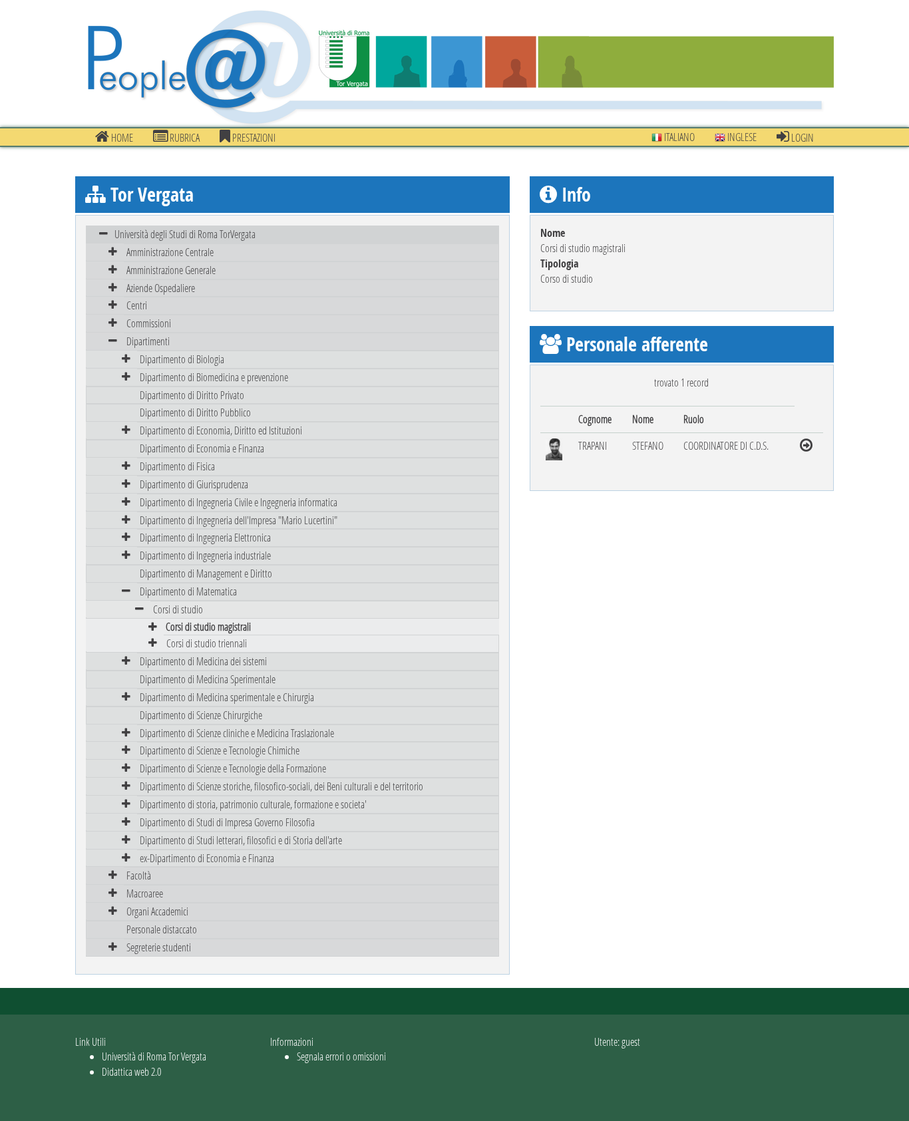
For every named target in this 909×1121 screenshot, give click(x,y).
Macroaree (144, 893)
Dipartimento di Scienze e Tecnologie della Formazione (233, 768)
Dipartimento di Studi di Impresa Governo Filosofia (227, 822)
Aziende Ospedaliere (160, 288)
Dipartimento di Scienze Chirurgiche (201, 715)
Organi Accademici (157, 911)
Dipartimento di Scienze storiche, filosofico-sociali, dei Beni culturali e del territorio (281, 786)
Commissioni (148, 323)
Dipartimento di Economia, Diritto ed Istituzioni (221, 430)
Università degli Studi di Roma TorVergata (185, 234)
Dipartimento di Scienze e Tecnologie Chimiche (219, 750)
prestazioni (252, 137)
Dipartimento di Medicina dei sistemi (203, 661)
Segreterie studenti (158, 947)
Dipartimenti (148, 341)
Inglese (741, 137)
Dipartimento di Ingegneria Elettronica (205, 537)
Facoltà (138, 875)
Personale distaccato (161, 929)
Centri (136, 305)
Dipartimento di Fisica (177, 466)
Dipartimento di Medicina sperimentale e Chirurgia (227, 697)
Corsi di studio (178, 609)
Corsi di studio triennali (206, 643)
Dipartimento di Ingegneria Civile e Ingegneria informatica (238, 502)
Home (121, 137)
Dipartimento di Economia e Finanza (202, 448)
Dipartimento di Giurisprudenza (194, 484)
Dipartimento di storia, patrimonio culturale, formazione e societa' (253, 804)
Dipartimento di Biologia (182, 359)
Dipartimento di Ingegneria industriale (205, 555)
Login (801, 137)
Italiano (678, 137)
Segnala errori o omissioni (341, 1056)
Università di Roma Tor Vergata (154, 1056)
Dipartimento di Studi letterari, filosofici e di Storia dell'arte (241, 840)
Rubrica (184, 137)
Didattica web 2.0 (131, 1071)
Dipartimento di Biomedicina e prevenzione (214, 377)
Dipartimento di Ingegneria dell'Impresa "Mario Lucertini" (238, 520)
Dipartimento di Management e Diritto (206, 573)
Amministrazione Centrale (170, 252)
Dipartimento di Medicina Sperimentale (207, 679)
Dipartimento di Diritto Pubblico (195, 412)
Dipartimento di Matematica (188, 591)
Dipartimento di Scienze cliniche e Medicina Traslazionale (237, 733)
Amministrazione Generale (171, 270)
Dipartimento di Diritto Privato (192, 395)
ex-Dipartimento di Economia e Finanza (207, 858)
